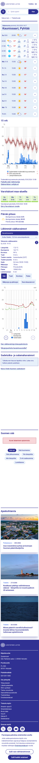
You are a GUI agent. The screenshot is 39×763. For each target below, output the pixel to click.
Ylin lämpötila (28, 454)
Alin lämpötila (11, 458)
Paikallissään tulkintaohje (10, 182)
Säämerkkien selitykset (10, 184)
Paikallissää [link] (16, 18)
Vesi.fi (3, 714)
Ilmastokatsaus (6, 709)
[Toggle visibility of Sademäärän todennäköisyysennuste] (21, 172)
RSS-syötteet (5, 688)
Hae (33, 12)
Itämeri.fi (4, 716)
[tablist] (19, 279)
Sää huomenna (24, 450)
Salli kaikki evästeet (19, 757)
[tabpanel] (19, 312)
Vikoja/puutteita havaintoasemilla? (14, 348)
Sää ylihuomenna (12, 454)
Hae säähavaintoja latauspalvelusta (14, 344)
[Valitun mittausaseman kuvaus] (36, 242)
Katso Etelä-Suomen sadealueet (13, 369)
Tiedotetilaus (5, 695)
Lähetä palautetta (7, 685)
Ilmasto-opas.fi (6, 707)
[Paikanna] (3, 11)
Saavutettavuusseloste (9, 693)
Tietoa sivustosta (7, 690)
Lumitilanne (19, 462)
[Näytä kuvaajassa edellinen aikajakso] (6, 338)
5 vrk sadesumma (26, 458)
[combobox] (18, 12)
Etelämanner (5, 719)
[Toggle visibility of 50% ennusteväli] (13, 174)
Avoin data (4, 711)
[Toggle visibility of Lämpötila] (15, 334)
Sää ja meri (5, 18)
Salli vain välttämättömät (19, 752)
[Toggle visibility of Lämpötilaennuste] (14, 175)
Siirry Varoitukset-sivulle (10, 206)
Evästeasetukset (7, 697)
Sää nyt (12, 450)
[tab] (4, 276)
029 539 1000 (6, 676)
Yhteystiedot (5, 683)
